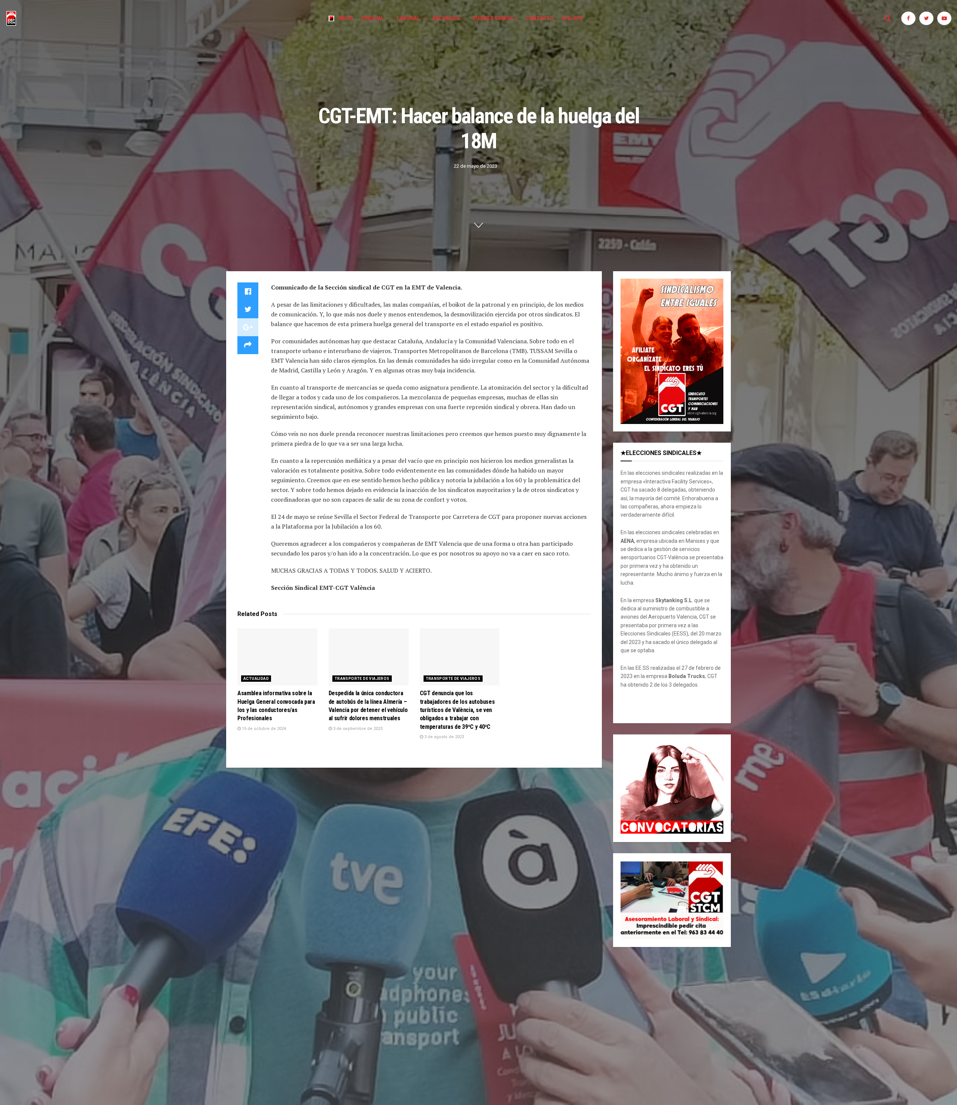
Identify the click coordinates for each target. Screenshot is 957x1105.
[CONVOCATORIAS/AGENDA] (672, 788)
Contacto (539, 18)
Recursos (446, 18)
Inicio (345, 18)
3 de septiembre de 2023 (357, 728)
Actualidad (256, 679)
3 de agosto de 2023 (443, 736)
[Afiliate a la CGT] (672, 351)
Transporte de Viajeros (362, 679)
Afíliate (572, 18)
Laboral (408, 18)
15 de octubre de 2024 (263, 728)
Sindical (372, 18)
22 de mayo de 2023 (475, 166)
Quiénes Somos (492, 18)
